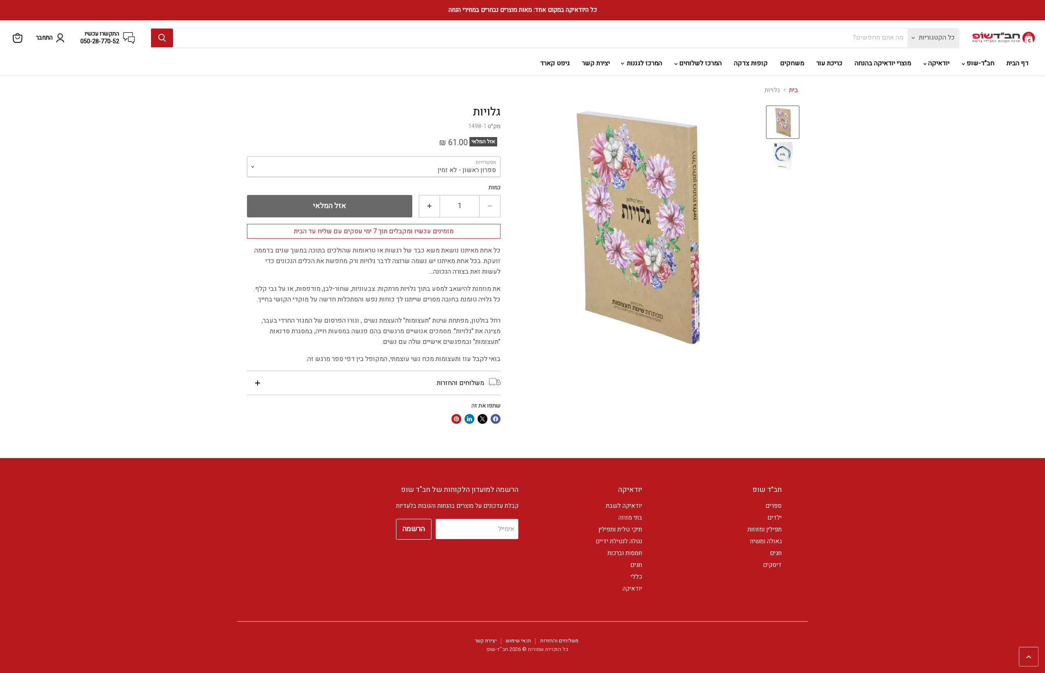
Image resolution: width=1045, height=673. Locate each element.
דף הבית (1018, 63)
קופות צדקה (751, 63)
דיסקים (772, 564)
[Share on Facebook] (495, 419)
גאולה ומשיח (766, 541)
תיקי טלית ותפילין (620, 529)
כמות (494, 187)
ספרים (773, 505)
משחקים (792, 63)
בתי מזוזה (630, 517)
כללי (636, 576)
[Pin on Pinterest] (456, 419)
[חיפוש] (162, 38)
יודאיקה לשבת (624, 505)
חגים (776, 553)
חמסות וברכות (624, 553)
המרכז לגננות (643, 63)
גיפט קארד (555, 63)
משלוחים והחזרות (559, 640)
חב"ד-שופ (979, 63)
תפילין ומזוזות (764, 529)
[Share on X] (482, 419)
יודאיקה (938, 63)
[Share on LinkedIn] (469, 419)
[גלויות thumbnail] (783, 122)
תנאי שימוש (518, 640)
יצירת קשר (596, 63)
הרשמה (413, 528)
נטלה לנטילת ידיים (619, 541)
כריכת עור (829, 63)
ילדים (774, 517)
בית (793, 90)
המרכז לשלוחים (700, 63)
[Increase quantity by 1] (429, 206)
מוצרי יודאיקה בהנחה (883, 63)
